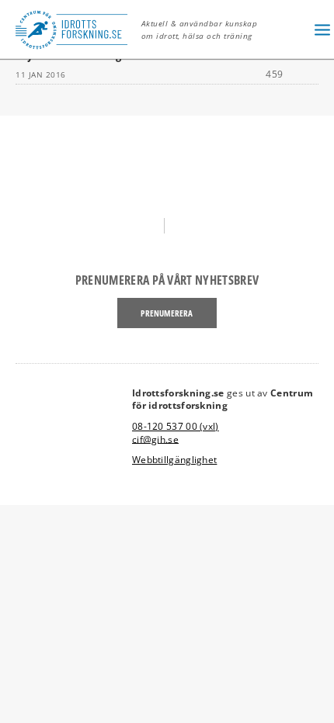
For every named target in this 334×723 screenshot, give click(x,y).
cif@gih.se (155, 438)
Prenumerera (167, 313)
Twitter (188, 225)
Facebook (145, 225)
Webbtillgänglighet (174, 459)
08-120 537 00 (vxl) (175, 426)
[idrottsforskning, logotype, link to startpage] (76, 29)
